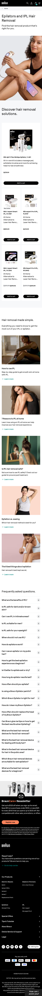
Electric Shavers (7, 882)
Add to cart (21, 183)
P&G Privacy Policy (29, 834)
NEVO (3, 885)
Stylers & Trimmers (29, 882)
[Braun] (5, 3)
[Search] (27, 3)
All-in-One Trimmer (28, 885)
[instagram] (3, 946)
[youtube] (7, 946)
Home (6, 8)
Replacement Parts (7, 897)
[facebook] (16, 946)
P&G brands (9, 829)
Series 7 (4, 894)
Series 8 (4, 891)
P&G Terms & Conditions (15, 834)
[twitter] (20, 946)
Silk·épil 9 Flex (6, 908)
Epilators (5, 905)
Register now (10, 822)
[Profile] (31, 3)
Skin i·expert (26, 908)
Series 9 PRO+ (6, 888)
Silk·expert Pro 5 (27, 911)
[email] (12, 946)
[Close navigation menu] (39, 3)
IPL (23, 905)
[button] (39, 877)
